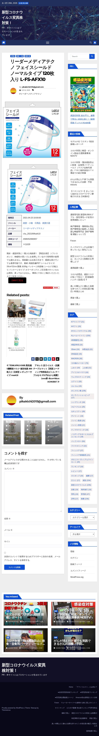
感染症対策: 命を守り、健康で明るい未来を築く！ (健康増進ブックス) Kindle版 (82, 119)
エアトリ (76, 381)
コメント (9, 469)
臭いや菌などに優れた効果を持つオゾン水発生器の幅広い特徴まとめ (82, 288)
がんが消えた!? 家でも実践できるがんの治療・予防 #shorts (82, 182)
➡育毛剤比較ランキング (88, 692)
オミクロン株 (78, 391)
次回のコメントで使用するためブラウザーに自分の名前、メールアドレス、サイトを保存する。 (32, 558)
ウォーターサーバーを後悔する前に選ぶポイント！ (79, 703)
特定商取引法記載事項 (79, 718)
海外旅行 (86, 490)
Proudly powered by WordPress (13, 708)
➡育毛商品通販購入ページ (64, 697)
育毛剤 (85, 494)
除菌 (85, 499)
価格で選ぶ (75, 304)
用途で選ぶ (75, 298)
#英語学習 (77, 345)
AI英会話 (87, 349)
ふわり (75, 368)
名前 (7, 519)
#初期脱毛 (77, 340)
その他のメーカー (79, 363)
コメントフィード (78, 571)
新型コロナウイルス (81, 485)
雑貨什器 (27, 56)
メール (8, 530)
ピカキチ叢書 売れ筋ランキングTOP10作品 (82, 708)
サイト (7, 541)
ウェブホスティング (80, 377)
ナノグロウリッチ (79, 430)
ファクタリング (79, 446)
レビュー (76, 471)
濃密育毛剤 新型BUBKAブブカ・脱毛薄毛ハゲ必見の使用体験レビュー (82, 217)
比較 (74, 490)
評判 (74, 499)
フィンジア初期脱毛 (80, 455)
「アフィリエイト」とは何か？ (86, 687)
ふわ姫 (87, 368)
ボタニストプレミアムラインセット (82, 461)
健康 (89, 476)
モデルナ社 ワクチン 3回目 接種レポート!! (25, 616)
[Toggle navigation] (48, 43)
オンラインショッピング (80, 396)
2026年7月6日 (13, 648)
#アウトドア (77, 322)
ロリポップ (77, 476)
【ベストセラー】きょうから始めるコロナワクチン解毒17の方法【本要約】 (82, 193)
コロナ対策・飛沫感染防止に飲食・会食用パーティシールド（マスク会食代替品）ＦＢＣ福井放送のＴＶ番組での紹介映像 (82, 167)
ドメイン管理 (78, 425)
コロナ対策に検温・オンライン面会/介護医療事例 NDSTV (82, 153)
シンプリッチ (78, 402)
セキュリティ (78, 411)
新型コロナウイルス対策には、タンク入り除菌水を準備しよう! (82, 259)
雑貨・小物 (20, 56)
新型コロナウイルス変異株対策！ (12, 17)
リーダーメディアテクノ (33, 228)
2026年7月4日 (61, 648)
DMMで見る (17, 280)
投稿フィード (76, 564)
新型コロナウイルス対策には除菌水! (84, 713)
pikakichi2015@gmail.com (33, 87)
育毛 (74, 494)
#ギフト (76, 326)
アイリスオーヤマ (79, 372)
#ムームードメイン (80, 335)
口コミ (75, 480)
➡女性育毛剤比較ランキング (68, 692)
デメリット (77, 416)
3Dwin (75, 349)
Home (71, 687)
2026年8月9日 (61, 621)
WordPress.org (77, 577)
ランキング (77, 467)
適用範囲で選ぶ (77, 268)
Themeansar (6, 710)
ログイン (74, 558)
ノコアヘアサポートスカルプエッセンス (82, 435)
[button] (91, 43)
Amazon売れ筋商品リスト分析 (86, 697)
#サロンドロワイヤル (81, 331)
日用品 (13, 56)
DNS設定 (76, 354)
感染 (87, 480)
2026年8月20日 (13, 621)
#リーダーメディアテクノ (30, 94)
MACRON (76, 358)
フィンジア (77, 450)
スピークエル (78, 407)
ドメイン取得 (78, 421)
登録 (72, 551)
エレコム (76, 386)
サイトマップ (59, 708)
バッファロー (78, 441)
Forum (73, 241)
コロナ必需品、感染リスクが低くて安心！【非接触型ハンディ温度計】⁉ (82, 277)
